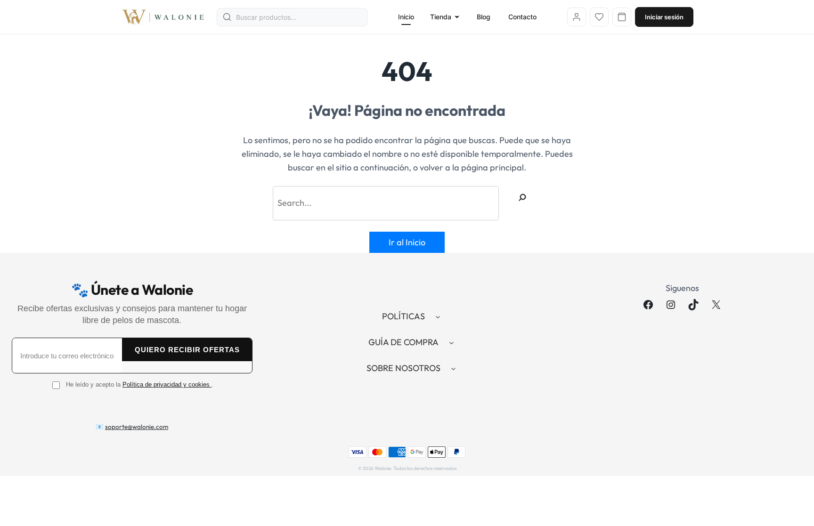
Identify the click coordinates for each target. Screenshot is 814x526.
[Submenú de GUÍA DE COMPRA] (451, 342)
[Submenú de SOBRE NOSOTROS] (453, 368)
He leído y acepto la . (139, 384)
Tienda (440, 17)
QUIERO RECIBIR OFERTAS (187, 350)
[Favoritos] (599, 17)
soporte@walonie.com (136, 426)
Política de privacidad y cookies (167, 384)
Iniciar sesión (664, 17)
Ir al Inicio (407, 242)
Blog (483, 17)
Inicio (406, 17)
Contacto (522, 17)
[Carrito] (621, 17)
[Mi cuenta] (576, 17)
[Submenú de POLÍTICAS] (437, 316)
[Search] (522, 197)
